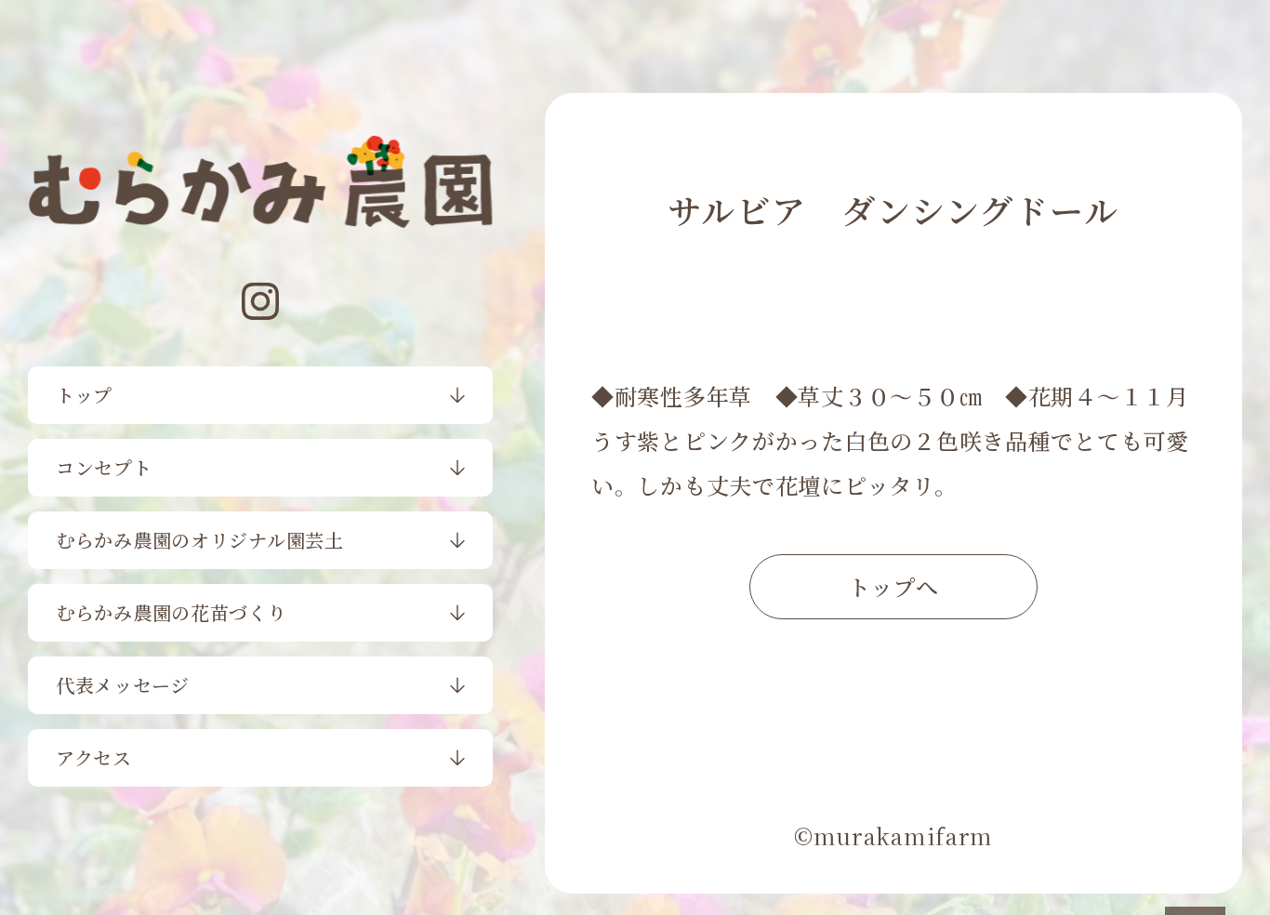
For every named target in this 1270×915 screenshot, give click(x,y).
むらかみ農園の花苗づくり (171, 612)
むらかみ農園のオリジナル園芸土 (200, 539)
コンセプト (104, 467)
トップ (84, 394)
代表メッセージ (123, 684)
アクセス (94, 757)
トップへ (893, 586)
